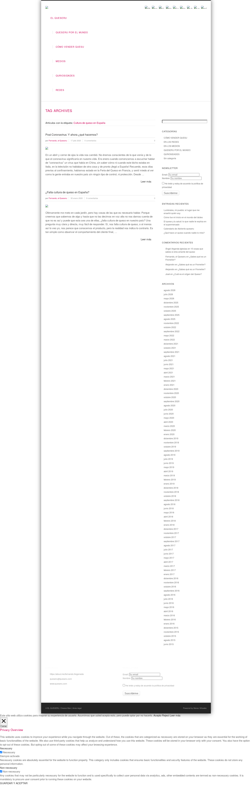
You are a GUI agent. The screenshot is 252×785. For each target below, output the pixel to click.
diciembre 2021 (171, 343)
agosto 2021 (169, 356)
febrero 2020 (170, 430)
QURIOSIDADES (65, 75)
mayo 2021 (169, 368)
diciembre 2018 (171, 487)
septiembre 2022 (171, 331)
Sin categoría (170, 158)
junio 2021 (169, 364)
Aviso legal (77, 708)
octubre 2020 (170, 397)
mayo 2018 (169, 512)
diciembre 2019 (171, 438)
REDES (60, 90)
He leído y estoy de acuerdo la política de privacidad (149, 685)
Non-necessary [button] (8, 767)
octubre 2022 (170, 327)
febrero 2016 (170, 619)
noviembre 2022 (171, 323)
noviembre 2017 (171, 533)
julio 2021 (168, 360)
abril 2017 (168, 561)
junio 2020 (169, 413)
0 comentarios (90, 140)
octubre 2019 (170, 446)
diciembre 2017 (171, 528)
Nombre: (166, 178)
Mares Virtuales (200, 708)
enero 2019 (169, 483)
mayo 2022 (169, 335)
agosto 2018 (169, 504)
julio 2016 (168, 598)
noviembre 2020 (171, 393)
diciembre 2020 (171, 388)
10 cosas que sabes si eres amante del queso (184, 250)
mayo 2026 (169, 298)
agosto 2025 (169, 318)
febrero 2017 (170, 570)
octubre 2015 (170, 635)
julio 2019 (168, 458)
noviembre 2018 (171, 491)
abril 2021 (168, 372)
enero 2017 (169, 574)
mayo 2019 (169, 467)
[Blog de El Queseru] (46, 7)
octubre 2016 (170, 586)
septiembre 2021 (171, 351)
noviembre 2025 (171, 306)
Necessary (9, 752)
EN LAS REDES (171, 141)
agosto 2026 (169, 290)
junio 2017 (169, 553)
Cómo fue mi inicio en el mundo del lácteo (183, 217)
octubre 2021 (170, 347)
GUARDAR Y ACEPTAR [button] (14, 783)
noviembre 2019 (171, 442)
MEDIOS (61, 61)
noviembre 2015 (171, 631)
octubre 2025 (170, 310)
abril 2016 (168, 611)
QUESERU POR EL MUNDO (72, 32)
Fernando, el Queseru (175, 256)
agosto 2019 (169, 454)
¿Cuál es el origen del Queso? (187, 274)
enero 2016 (169, 623)
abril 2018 (168, 516)
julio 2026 (168, 294)
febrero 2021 (170, 380)
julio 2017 (168, 549)
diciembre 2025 (171, 302)
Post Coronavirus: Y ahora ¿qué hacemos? (71, 135)
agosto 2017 (169, 545)
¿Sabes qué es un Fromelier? (192, 264)
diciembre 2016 (171, 578)
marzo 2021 (169, 376)
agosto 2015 (169, 640)
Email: (165, 174)
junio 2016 (169, 602)
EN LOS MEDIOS (172, 145)
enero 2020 (169, 434)
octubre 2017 (170, 537)
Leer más (146, 181)
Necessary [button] (6, 748)
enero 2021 (169, 384)
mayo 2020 (169, 417)
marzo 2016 (169, 615)
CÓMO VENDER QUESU (70, 46)
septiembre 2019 (171, 450)
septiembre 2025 (171, 314)
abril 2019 (168, 471)
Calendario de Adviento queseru (179, 228)
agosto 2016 (169, 594)
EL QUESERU (59, 18)
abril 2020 (168, 421)
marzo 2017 (169, 565)
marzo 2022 (169, 339)
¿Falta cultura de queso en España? (67, 192)
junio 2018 (169, 508)
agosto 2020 (169, 405)
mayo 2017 (169, 557)
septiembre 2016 (171, 590)
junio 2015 (169, 644)
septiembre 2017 (171, 541)
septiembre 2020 (171, 401)
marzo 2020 (169, 425)
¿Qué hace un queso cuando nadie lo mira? (184, 232)
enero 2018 (169, 524)
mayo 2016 (169, 607)
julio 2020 (168, 409)
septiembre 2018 (171, 500)
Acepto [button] (157, 715)
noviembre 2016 (171, 582)
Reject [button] (165, 715)
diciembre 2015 (171, 627)
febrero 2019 (170, 479)
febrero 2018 (170, 520)
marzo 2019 (169, 475)
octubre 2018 (170, 495)
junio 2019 (169, 463)
